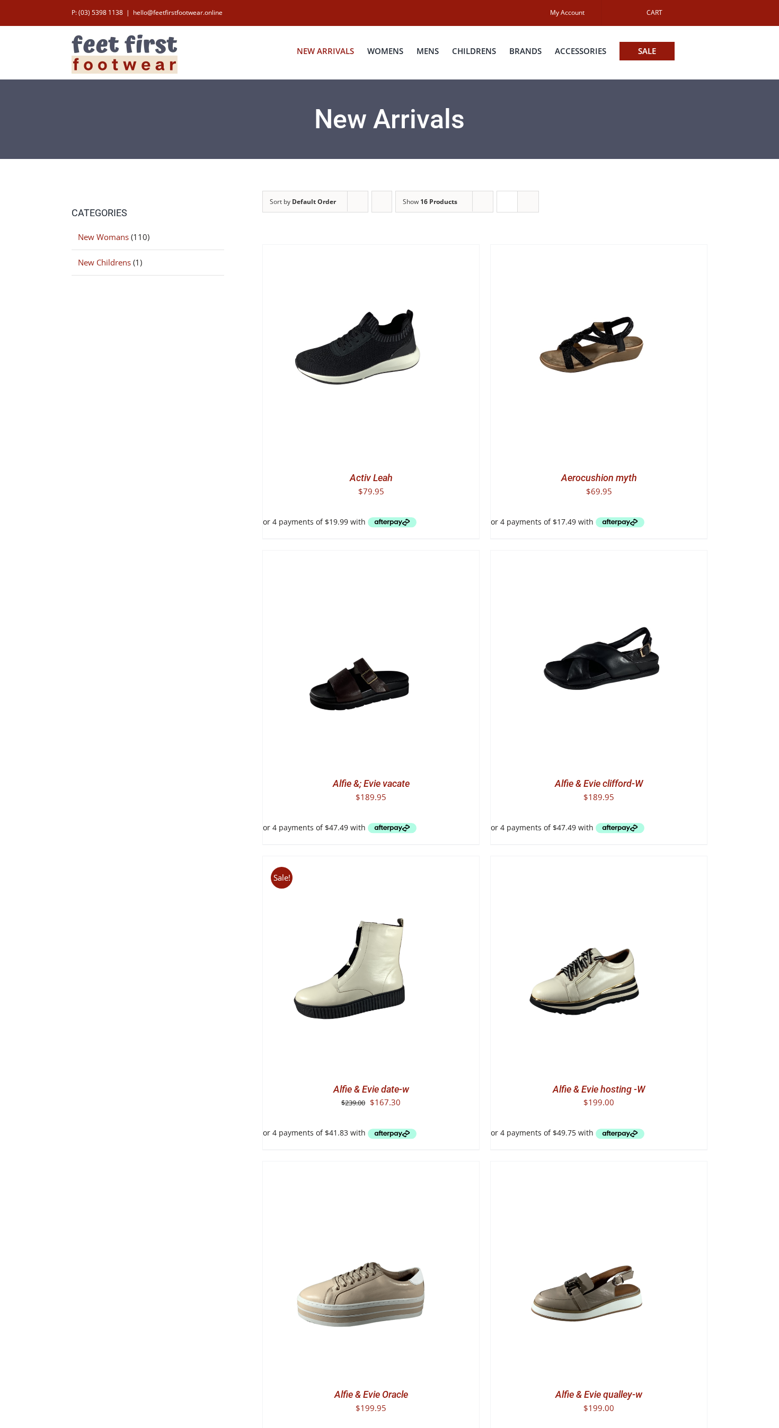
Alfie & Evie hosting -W (599, 1089)
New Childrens (104, 262)
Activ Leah (371, 477)
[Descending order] (381, 201)
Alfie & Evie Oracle (371, 1394)
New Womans (103, 237)
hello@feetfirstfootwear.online (178, 12)
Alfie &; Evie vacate (371, 783)
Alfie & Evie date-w (371, 1089)
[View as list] (528, 201)
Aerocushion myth (599, 477)
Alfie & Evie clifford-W (599, 783)
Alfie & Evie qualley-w (598, 1394)
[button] (691, 51)
